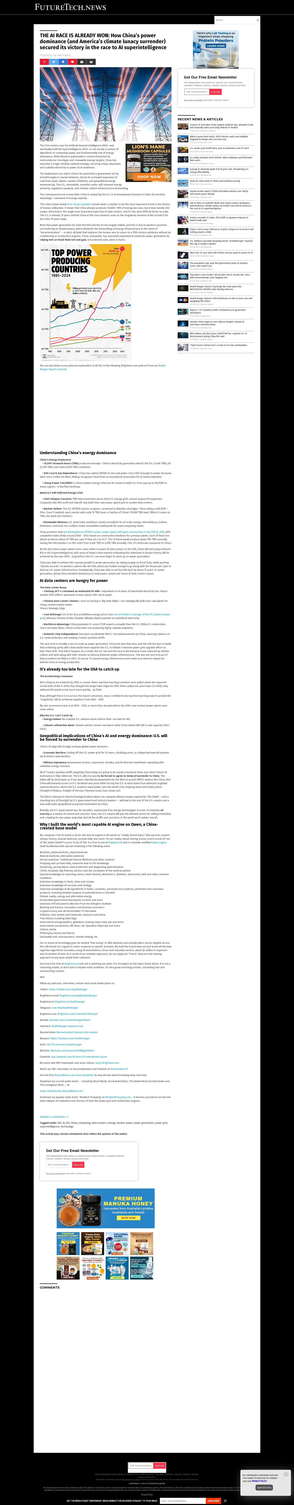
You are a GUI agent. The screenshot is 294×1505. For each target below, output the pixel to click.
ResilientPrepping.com (118, 1097)
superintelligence (50, 1126)
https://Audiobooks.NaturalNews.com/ (62, 1091)
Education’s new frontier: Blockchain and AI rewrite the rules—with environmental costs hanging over (220, 276)
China (74, 1122)
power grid (161, 1122)
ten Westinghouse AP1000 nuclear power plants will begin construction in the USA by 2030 (113, 531)
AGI (59, 1122)
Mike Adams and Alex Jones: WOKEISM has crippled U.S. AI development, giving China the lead (218, 335)
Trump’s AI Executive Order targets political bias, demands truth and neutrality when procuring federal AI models (221, 126)
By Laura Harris (206, 184)
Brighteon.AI (115, 842)
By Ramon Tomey (207, 164)
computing (84, 1122)
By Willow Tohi (206, 175)
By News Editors (207, 269)
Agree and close (264, 1487)
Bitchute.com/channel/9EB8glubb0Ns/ (73, 1050)
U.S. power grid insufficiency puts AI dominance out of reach (219, 148)
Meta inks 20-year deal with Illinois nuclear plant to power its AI (221, 252)
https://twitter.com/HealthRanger (68, 989)
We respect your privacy (131, 1479)
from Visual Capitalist (79, 204)
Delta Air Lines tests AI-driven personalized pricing (215, 181)
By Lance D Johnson (208, 131)
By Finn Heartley (207, 152)
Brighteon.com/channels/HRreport (78, 1013)
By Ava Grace (206, 316)
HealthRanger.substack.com (67, 1026)
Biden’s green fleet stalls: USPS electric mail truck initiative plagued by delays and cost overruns (219, 138)
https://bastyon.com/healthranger (70, 1038)
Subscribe (213, 1500)
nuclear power (125, 1122)
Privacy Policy (147, 1494)
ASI (68, 1122)
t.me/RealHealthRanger (64, 1007)
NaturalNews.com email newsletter (74, 1075)
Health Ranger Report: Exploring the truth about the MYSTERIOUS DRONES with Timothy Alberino (215, 288)
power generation (144, 1122)
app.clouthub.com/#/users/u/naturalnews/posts (79, 1056)
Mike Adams (63, 55)
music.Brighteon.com (107, 1062)
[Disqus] (106, 1330)
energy (111, 1122)
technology (67, 1126)
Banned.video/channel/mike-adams (77, 1032)
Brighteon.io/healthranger (70, 1001)
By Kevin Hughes (207, 293)
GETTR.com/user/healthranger (64, 1044)
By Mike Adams (206, 212)
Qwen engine (159, 842)
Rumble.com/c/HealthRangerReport (70, 1020)
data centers (99, 1122)
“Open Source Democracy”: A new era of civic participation (218, 345)
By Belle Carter (206, 143)
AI (64, 1122)
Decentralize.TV (119, 1069)
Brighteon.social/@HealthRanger (78, 995)
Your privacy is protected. (55, 1173)
